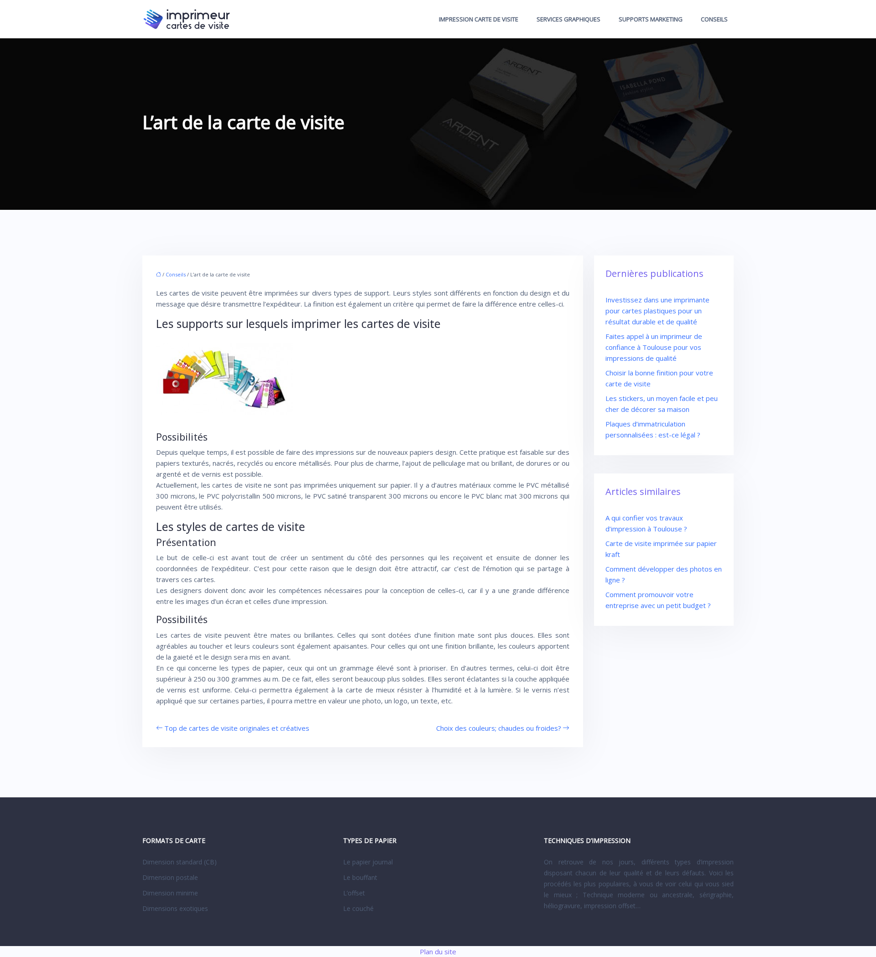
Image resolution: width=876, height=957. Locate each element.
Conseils (714, 19)
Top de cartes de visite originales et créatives (236, 728)
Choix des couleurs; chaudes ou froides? (498, 728)
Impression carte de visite (478, 19)
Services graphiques (568, 19)
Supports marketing (651, 19)
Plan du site (438, 951)
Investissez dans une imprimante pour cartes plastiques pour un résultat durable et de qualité (657, 310)
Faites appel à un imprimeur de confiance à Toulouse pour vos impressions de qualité (653, 347)
